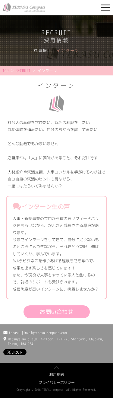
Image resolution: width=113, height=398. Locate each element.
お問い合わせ (56, 312)
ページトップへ (56, 367)
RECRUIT (23, 70)
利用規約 (56, 374)
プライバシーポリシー (57, 382)
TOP (5, 70)
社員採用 (42, 50)
